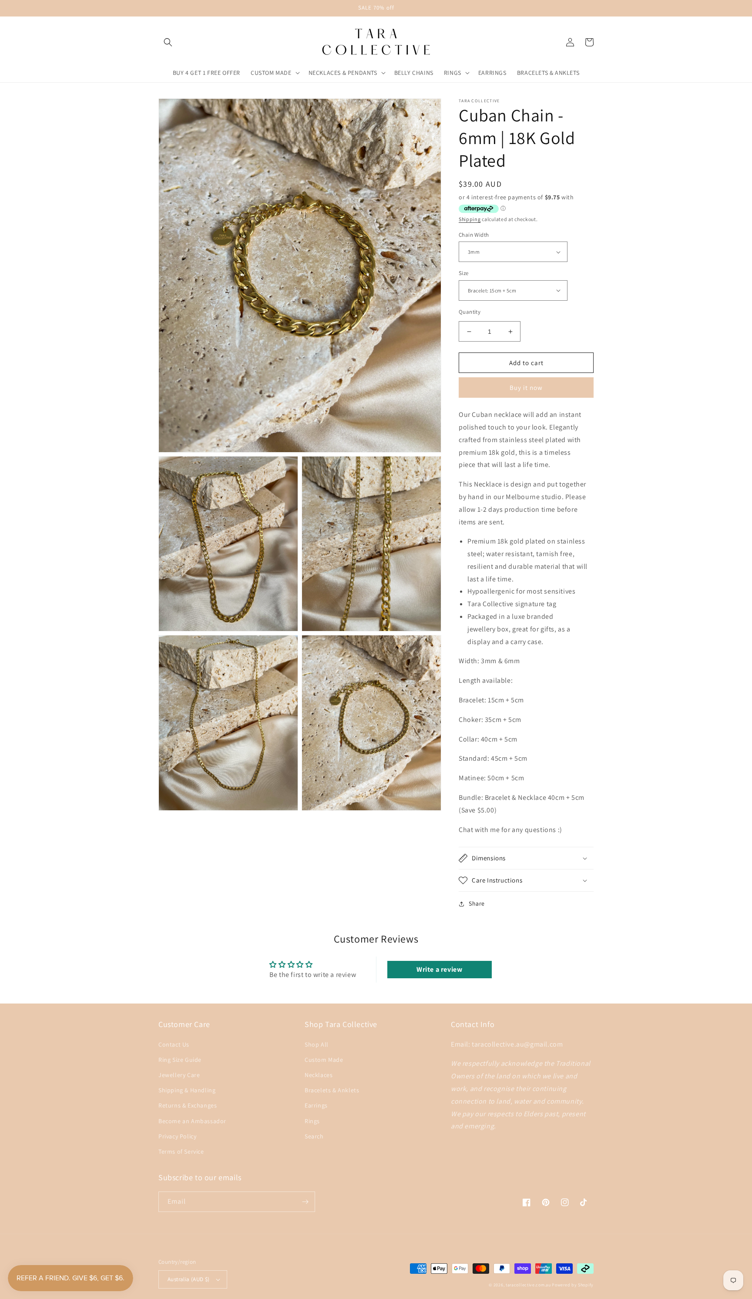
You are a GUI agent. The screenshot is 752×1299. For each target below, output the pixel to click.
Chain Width (474, 234)
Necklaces (318, 1075)
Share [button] (477, 903)
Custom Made (324, 1060)
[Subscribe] (305, 1202)
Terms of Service (181, 1151)
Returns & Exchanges (187, 1105)
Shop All (317, 1044)
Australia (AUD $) (189, 1279)
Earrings (316, 1105)
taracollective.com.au (528, 1285)
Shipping (470, 219)
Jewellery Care (179, 1075)
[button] (168, 42)
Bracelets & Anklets (332, 1090)
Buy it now (526, 387)
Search (314, 1136)
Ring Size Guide (179, 1060)
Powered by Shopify (573, 1285)
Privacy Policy (177, 1136)
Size (464, 273)
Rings (312, 1121)
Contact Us (173, 1044)
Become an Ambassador (192, 1121)
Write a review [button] (439, 969)
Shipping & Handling (186, 1090)
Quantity (469, 312)
